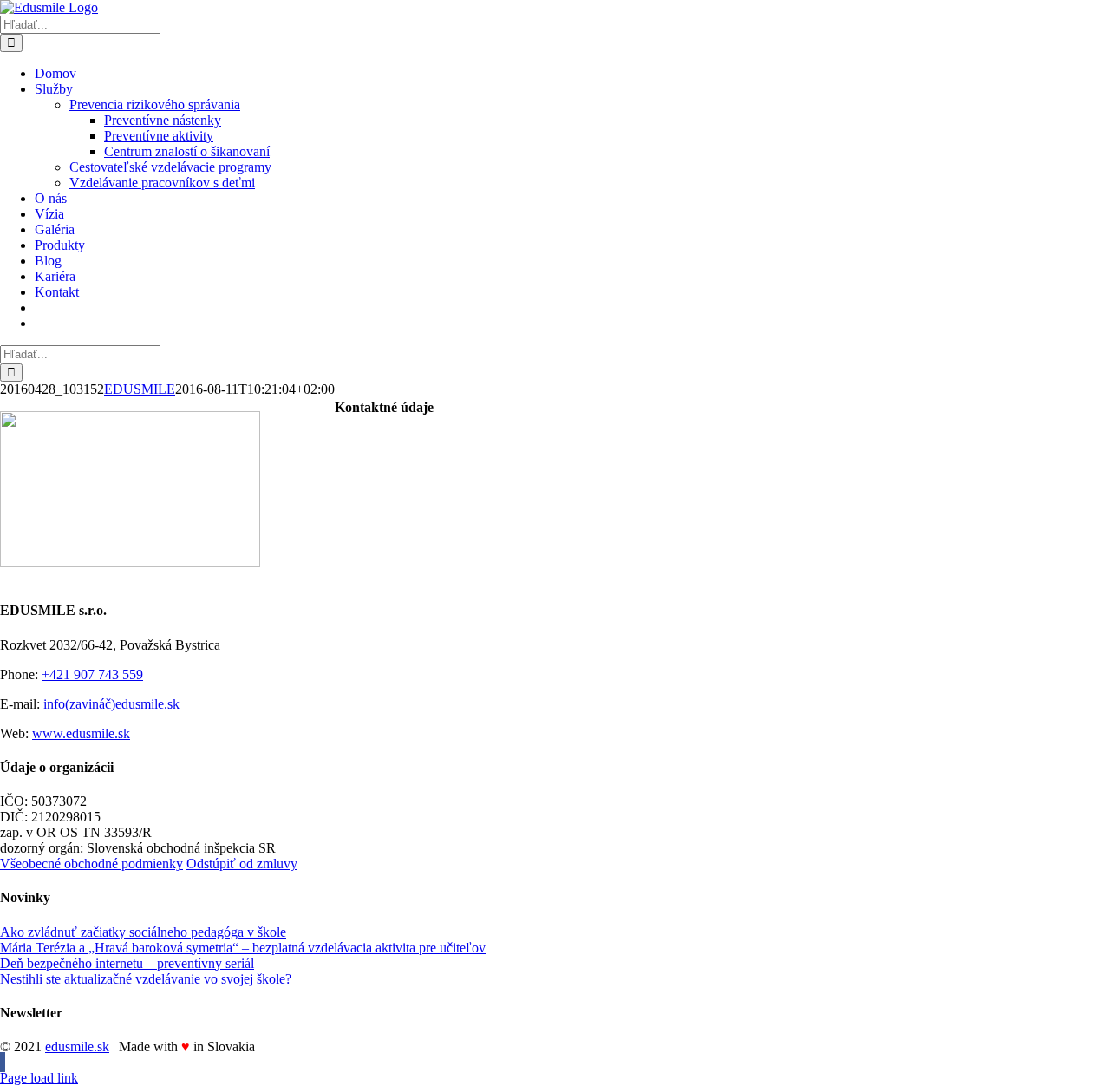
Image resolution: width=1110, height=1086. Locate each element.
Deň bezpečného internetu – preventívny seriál (127, 963)
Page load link (39, 1077)
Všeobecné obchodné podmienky (91, 863)
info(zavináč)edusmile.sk (111, 704)
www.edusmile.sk (81, 733)
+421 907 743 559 (92, 674)
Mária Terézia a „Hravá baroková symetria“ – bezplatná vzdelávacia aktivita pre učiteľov (243, 947)
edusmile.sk (77, 1046)
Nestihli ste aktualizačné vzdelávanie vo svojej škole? (145, 979)
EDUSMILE (139, 389)
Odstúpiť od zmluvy (241, 863)
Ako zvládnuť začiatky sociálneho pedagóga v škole (143, 932)
